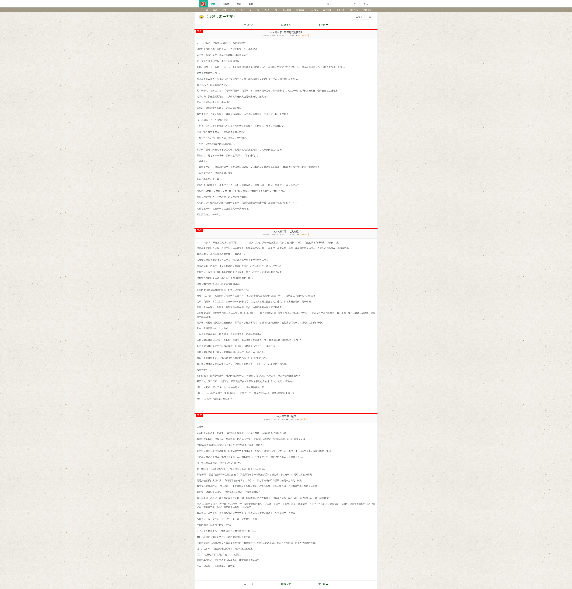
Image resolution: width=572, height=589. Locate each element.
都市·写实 (354, 9)
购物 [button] (251, 3)
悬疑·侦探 (367, 9)
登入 (365, 3)
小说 (206, 9)
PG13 (266, 9)
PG (257, 9)
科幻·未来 (314, 9)
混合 (242, 9)
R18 (275, 9)
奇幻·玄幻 (287, 9)
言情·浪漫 (300, 9)
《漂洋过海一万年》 (221, 16)
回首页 (287, 24)
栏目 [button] (213, 3)
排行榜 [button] (226, 3)
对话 (233, 9)
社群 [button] (239, 3)
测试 (306, 35)
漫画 (215, 9)
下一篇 (322, 24)
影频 (224, 9)
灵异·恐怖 (340, 9)
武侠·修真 (327, 9)
